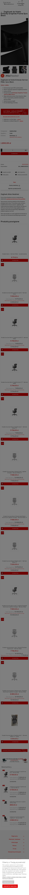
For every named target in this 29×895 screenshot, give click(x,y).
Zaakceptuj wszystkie (10, 886)
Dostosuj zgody (8, 882)
